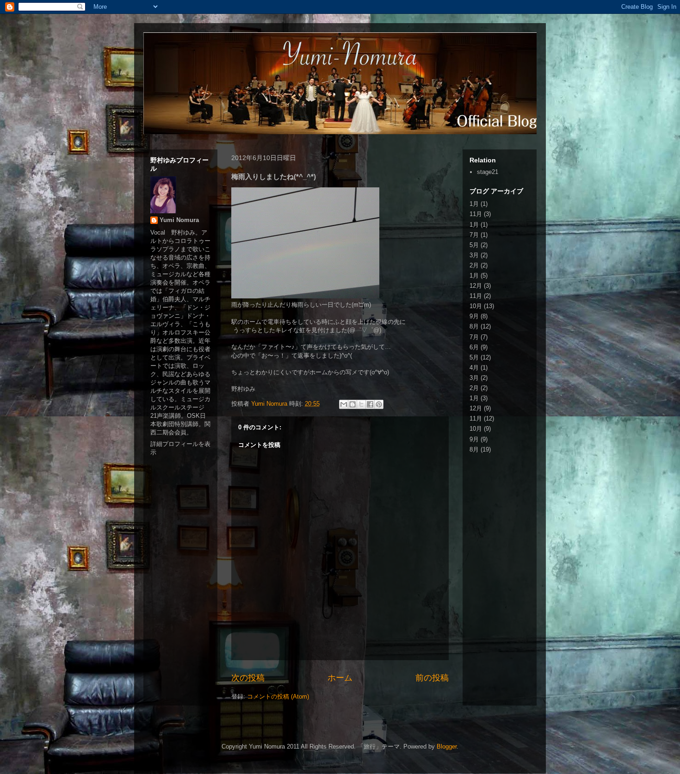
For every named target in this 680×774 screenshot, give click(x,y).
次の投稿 (248, 677)
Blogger (447, 746)
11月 (476, 214)
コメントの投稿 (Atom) (278, 696)
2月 (474, 265)
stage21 (487, 171)
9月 (474, 316)
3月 (474, 255)
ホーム (340, 677)
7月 (474, 234)
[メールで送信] (343, 404)
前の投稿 (432, 677)
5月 (474, 244)
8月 (474, 326)
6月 (474, 347)
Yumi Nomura (179, 220)
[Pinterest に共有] (378, 404)
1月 (474, 203)
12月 (476, 285)
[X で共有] (361, 404)
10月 (476, 306)
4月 (474, 367)
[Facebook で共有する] (370, 404)
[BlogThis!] (352, 404)
